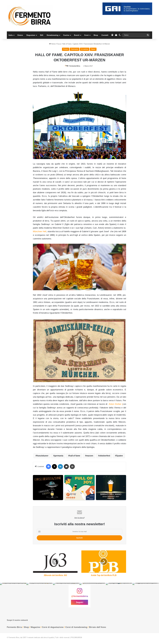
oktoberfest (104, 456)
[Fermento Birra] (30, 15)
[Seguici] (79, 592)
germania (58, 456)
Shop (96, 35)
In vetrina (84, 49)
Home (53, 44)
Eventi (76, 35)
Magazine (35, 627)
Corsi (86, 35)
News (93, 49)
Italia (11, 35)
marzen (89, 456)
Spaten (119, 456)
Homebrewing (52, 35)
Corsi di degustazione (52, 627)
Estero (20, 35)
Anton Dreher (115, 404)
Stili (41, 35)
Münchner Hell (39, 231)
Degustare (30, 35)
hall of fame (74, 456)
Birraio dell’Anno (97, 627)
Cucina (66, 35)
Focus (59, 44)
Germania (74, 49)
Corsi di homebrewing (76, 627)
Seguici (79, 602)
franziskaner (42, 456)
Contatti (104, 35)
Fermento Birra (74, 66)
